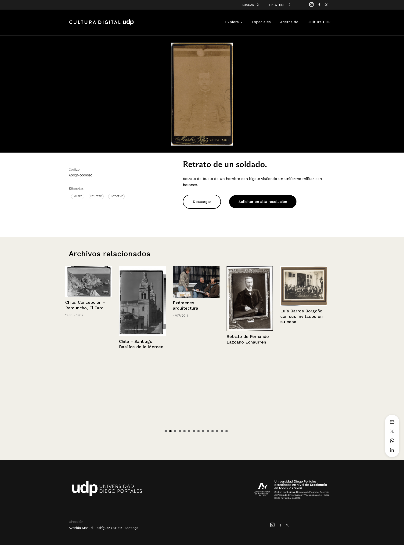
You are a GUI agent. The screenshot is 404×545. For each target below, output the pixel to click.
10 (208, 431)
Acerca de (289, 22)
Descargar (202, 201)
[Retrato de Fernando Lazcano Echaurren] (197, 298)
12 (217, 431)
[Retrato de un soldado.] (202, 93)
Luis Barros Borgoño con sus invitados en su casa (249, 316)
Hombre (78, 196)
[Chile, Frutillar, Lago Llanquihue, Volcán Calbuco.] (305, 281)
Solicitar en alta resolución (262, 201)
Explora (232, 22)
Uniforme (116, 196)
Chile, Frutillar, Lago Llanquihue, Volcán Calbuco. (302, 308)
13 (222, 431)
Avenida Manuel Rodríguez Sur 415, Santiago (103, 528)
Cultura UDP (319, 22)
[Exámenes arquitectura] (143, 282)
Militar (96, 196)
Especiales (261, 22)
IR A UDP (278, 5)
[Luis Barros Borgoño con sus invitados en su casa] (251, 286)
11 (212, 431)
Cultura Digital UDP (101, 25)
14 (226, 431)
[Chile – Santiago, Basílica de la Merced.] (90, 301)
